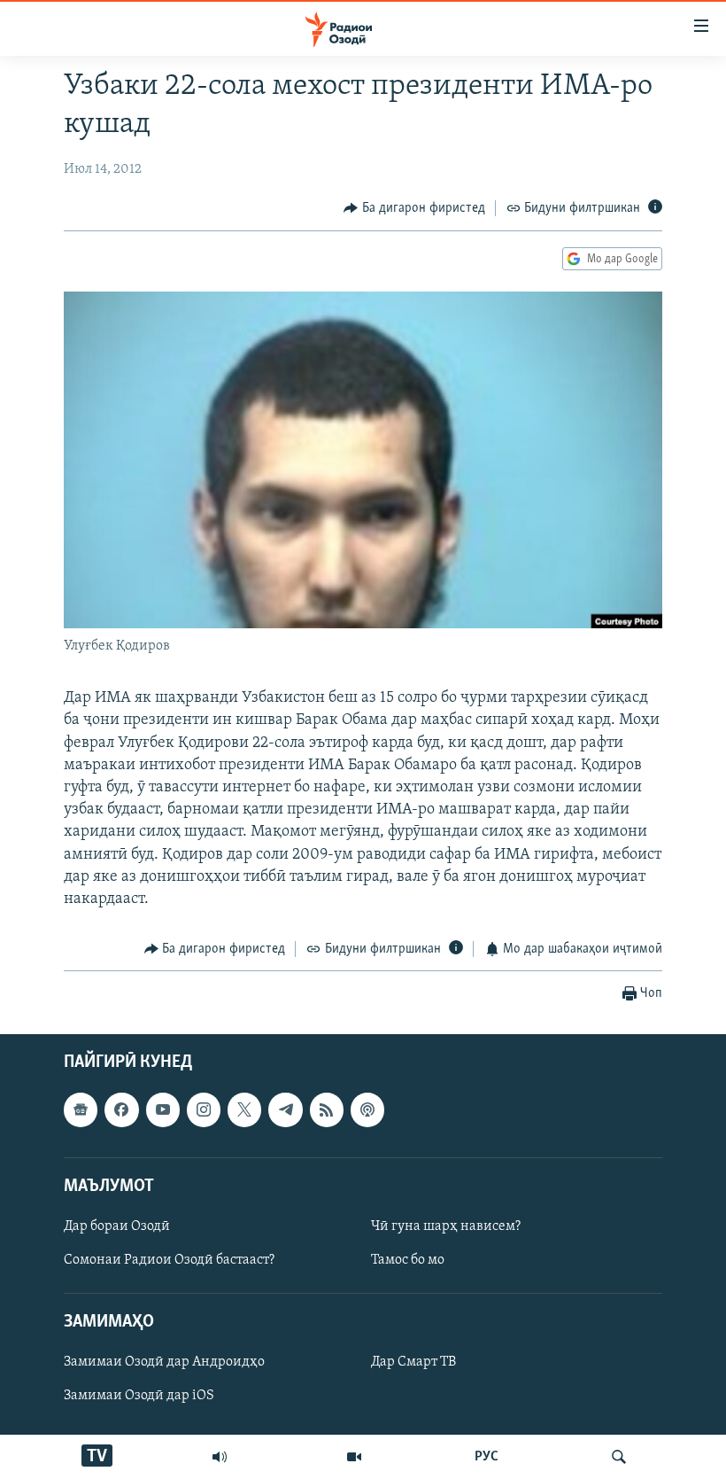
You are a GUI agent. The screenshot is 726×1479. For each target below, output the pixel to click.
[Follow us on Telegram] (285, 1109)
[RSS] (327, 1109)
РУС (486, 1457)
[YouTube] (354, 1457)
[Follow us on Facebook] (121, 1109)
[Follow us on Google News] (80, 1109)
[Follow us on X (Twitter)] (244, 1109)
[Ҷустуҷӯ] (618, 1457)
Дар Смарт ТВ (413, 1362)
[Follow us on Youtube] (163, 1109)
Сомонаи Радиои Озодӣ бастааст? (169, 1260)
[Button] (414, 208)
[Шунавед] (219, 1457)
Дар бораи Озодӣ (117, 1226)
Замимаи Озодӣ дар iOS (139, 1396)
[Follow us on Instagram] (203, 1109)
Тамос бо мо (407, 1260)
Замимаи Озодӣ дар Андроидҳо (164, 1362)
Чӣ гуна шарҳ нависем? (446, 1226)
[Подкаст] (367, 1109)
